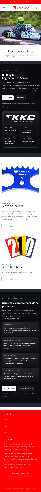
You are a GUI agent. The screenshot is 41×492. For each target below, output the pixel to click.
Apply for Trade (9, 389)
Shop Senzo (8, 98)
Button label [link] (8, 226)
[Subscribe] (30, 479)
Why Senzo (20, 98)
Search (6, 419)
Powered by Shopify (29, 488)
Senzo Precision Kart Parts (17, 488)
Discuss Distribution (26, 389)
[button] (4, 7)
